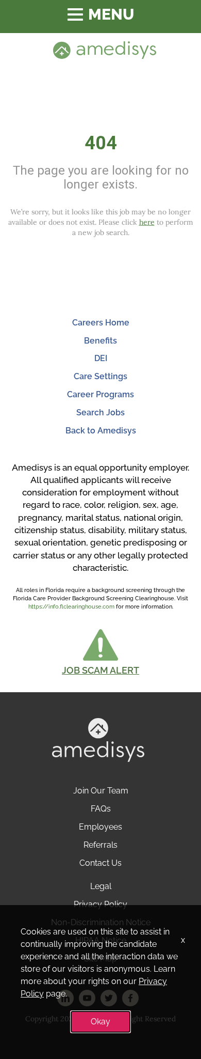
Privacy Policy (100, 904)
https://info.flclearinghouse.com (71, 606)
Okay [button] (100, 1021)
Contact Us (100, 863)
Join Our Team (100, 791)
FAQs (101, 809)
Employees (100, 827)
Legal (100, 886)
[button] (100, 652)
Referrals (100, 845)
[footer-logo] (98, 739)
